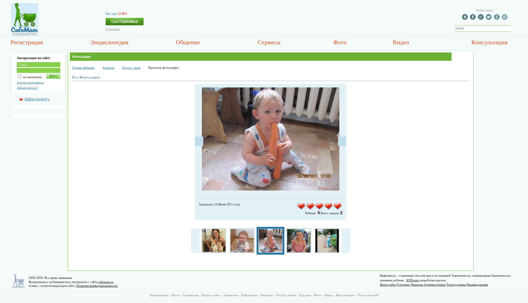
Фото (340, 42)
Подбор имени (286, 295)
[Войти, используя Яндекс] (497, 18)
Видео (401, 42)
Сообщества (191, 295)
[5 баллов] (337, 209)
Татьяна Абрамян (83, 67)
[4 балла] (328, 209)
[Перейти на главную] (24, 35)
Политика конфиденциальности (96, 285)
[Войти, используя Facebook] (473, 18)
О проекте (113, 29)
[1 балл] (301, 209)
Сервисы (269, 42)
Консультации (345, 295)
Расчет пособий (368, 295)
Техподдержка (456, 284)
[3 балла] (319, 209)
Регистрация (26, 42)
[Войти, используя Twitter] (489, 18)
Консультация (489, 42)
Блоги (175, 295)
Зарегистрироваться (30, 82)
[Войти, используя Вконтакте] (465, 18)
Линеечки (266, 295)
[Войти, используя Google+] (481, 18)
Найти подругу (37, 99)
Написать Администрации (428, 284)
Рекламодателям (477, 284)
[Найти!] (514, 28)
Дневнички (230, 295)
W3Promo (412, 280)
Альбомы (108, 67)
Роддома (305, 295)
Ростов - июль (131, 67)
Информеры (249, 295)
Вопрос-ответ (211, 295)
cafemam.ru (105, 281)
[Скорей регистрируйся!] (125, 23)
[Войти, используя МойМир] (505, 18)
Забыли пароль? (27, 87)
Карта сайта (388, 284)
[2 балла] (310, 209)
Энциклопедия (109, 42)
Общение (188, 42)
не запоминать (32, 77)
